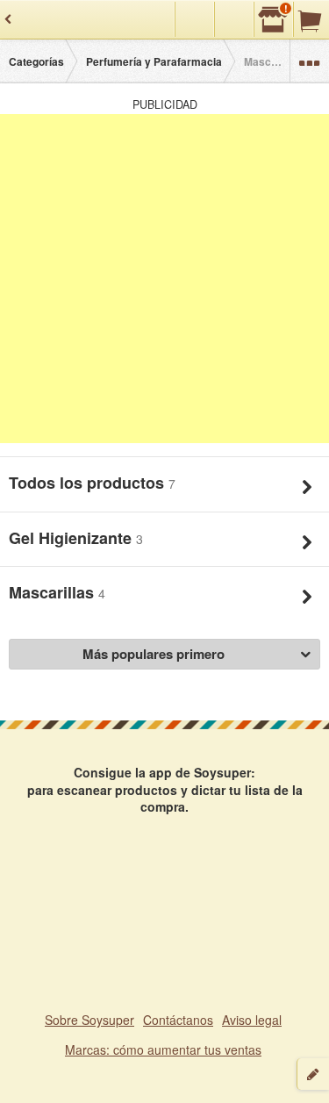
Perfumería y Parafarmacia (154, 61)
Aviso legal (252, 1019)
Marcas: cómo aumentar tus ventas (163, 1049)
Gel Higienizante (72, 537)
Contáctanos (178, 1019)
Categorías (36, 61)
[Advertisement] (164, 278)
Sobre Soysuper (89, 1019)
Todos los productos (88, 482)
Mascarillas (53, 592)
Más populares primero (153, 653)
